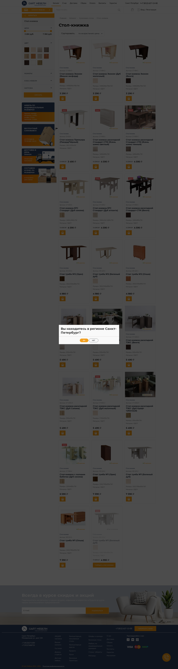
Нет (93, 340)
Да (84, 340)
